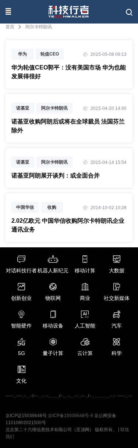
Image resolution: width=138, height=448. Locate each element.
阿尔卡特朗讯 (54, 108)
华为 (22, 54)
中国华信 (25, 207)
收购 (51, 207)
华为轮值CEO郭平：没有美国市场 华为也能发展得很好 (68, 71)
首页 (10, 27)
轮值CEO (49, 54)
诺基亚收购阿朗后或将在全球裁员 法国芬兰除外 (68, 125)
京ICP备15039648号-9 (70, 415)
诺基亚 (22, 108)
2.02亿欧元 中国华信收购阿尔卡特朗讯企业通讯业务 (67, 225)
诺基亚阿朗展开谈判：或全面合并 (55, 175)
